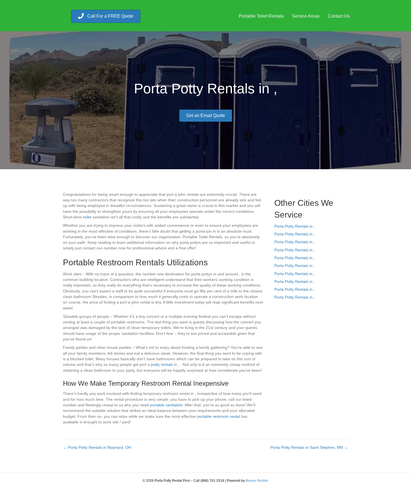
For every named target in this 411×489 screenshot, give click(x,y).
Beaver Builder (257, 481)
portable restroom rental (218, 416)
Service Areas (306, 16)
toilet (87, 217)
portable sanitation (166, 405)
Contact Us (339, 16)
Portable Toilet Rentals (261, 16)
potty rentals (162, 364)
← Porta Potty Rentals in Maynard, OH (97, 447)
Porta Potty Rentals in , (294, 226)
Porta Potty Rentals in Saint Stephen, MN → (309, 447)
